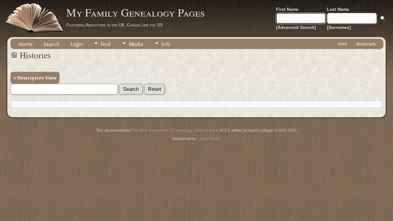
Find (106, 44)
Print (342, 44)
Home (25, 44)
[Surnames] (339, 27)
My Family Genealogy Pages (135, 12)
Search (52, 44)
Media (136, 44)
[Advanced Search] (296, 27)
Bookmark (365, 44)
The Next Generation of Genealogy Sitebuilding (173, 130)
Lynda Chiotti (208, 138)
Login (77, 44)
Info (165, 44)
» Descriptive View (34, 78)
